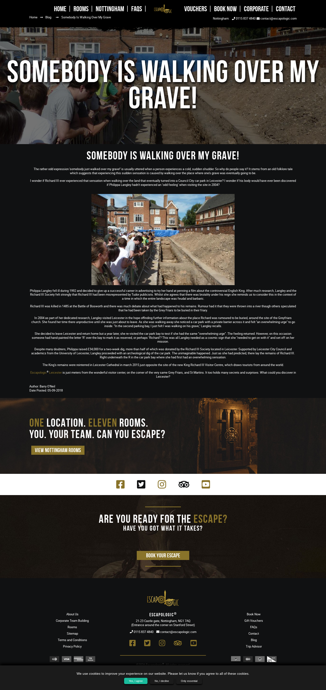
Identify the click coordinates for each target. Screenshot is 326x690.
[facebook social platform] (120, 484)
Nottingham (110, 9)
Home (60, 9)
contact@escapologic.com (278, 18)
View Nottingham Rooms (58, 450)
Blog (48, 17)
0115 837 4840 (245, 18)
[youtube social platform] (206, 484)
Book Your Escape (163, 555)
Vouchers (195, 9)
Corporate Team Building (72, 621)
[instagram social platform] (162, 484)
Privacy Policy (72, 646)
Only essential (189, 681)
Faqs (136, 9)
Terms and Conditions (72, 640)
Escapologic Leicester (46, 372)
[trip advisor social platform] (184, 484)
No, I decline (162, 681)
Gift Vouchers (253, 621)
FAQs (253, 627)
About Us (72, 614)
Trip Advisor (254, 646)
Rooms (81, 9)
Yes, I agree (136, 681)
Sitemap (72, 634)
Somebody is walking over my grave (86, 17)
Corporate (256, 9)
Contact (285, 9)
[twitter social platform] (141, 484)
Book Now (225, 9)
